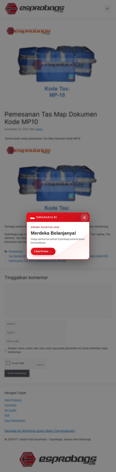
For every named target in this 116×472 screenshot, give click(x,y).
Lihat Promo (43, 251)
